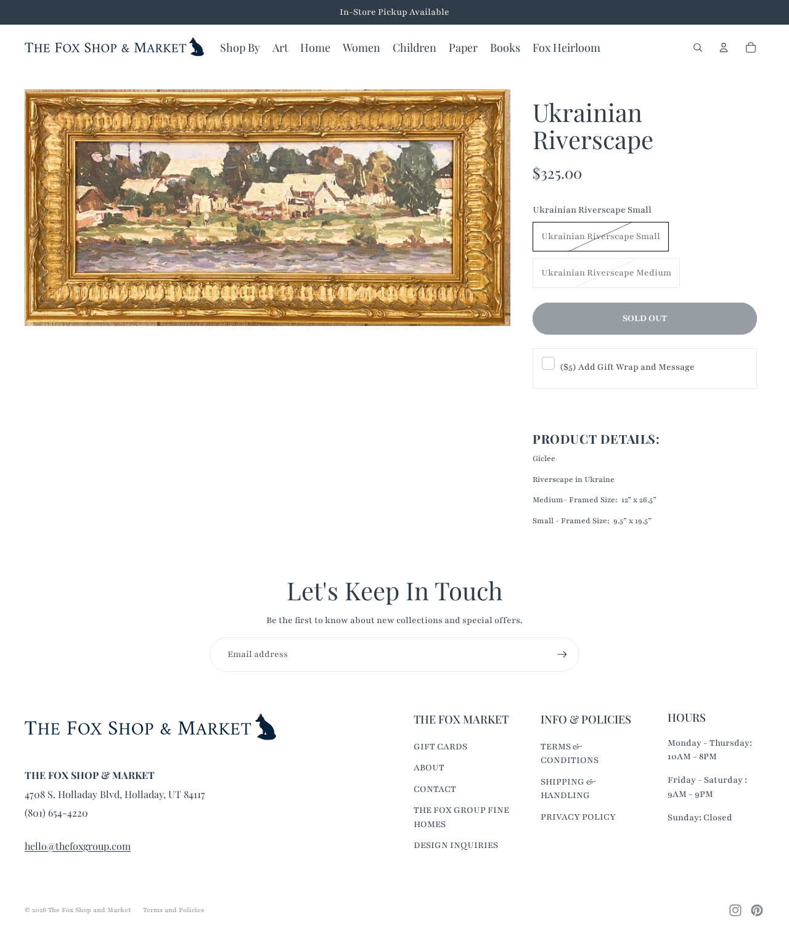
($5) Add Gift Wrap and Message (627, 367)
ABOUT (429, 767)
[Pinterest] (757, 910)
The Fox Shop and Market (89, 910)
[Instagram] (735, 910)
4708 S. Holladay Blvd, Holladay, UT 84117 (115, 794)
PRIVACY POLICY (578, 817)
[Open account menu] (723, 47)
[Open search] (697, 47)
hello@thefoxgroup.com (78, 845)
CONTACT (435, 789)
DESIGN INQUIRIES (456, 845)
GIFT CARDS (440, 747)
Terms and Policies (173, 910)
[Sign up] (562, 654)
